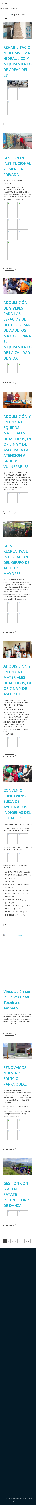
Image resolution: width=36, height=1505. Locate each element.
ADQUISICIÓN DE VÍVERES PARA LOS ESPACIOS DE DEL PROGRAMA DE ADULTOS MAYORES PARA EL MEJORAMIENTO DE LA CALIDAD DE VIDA (18, 330)
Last (27, 1241)
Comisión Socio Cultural (21, 1338)
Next (22, 1241)
